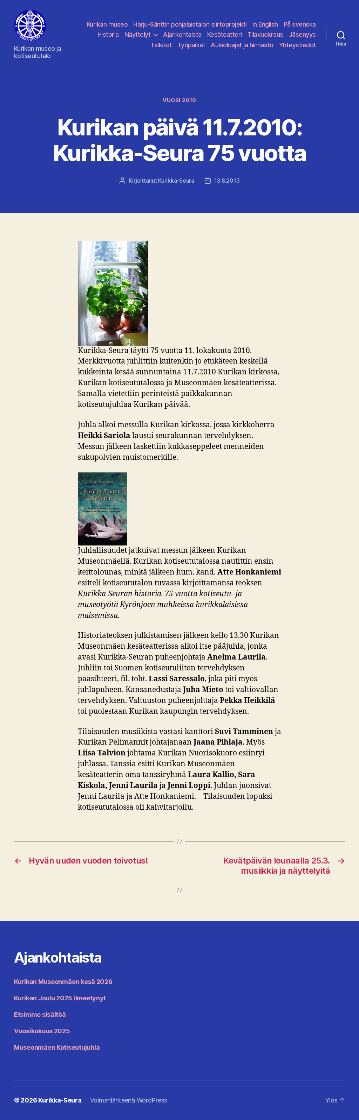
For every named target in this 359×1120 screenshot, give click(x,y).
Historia (108, 34)
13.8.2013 (227, 180)
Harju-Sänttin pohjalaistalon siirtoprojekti (190, 24)
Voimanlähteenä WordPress (129, 1100)
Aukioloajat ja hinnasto (242, 45)
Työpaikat (191, 45)
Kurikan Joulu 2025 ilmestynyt (60, 998)
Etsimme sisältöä (40, 1014)
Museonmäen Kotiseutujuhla (57, 1047)
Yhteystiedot (297, 45)
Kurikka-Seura (176, 180)
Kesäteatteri (224, 34)
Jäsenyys (302, 34)
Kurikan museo (107, 24)
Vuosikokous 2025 (42, 1031)
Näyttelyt (137, 34)
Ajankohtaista (182, 34)
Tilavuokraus (265, 34)
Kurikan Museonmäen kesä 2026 (63, 981)
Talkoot (161, 45)
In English (265, 24)
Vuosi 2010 (179, 100)
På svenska (300, 24)
